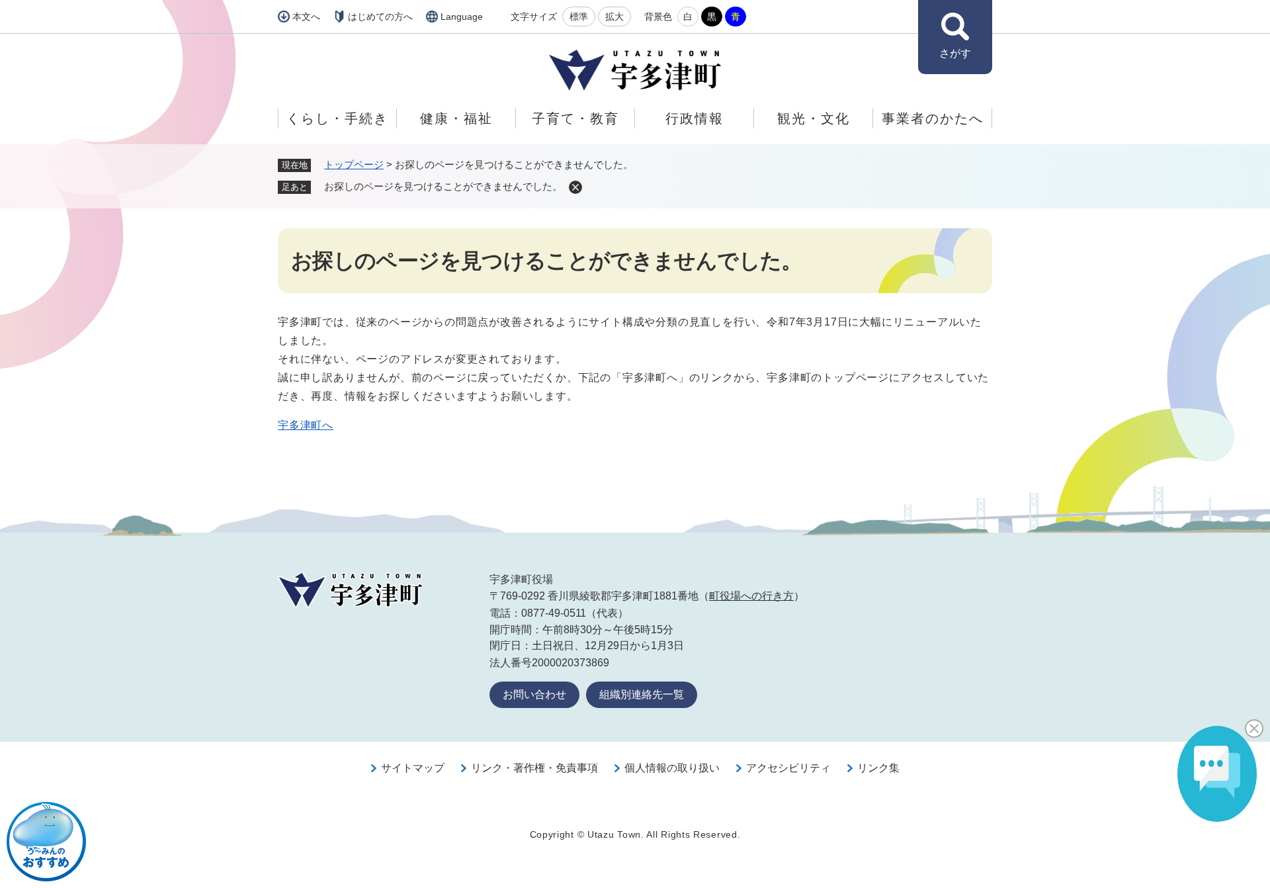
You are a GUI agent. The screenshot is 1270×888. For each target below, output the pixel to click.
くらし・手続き (337, 118)
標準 (579, 16)
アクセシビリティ (788, 768)
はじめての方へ (380, 16)
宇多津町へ (305, 425)
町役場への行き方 (751, 595)
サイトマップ (412, 768)
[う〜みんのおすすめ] (46, 841)
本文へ (306, 16)
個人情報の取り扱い (672, 768)
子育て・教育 (575, 118)
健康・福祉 (456, 118)
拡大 (614, 16)
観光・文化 (813, 118)
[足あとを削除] (575, 187)
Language (462, 16)
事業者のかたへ (933, 118)
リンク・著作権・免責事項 (534, 768)
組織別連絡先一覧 (641, 694)
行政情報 (694, 118)
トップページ (354, 164)
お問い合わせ (534, 694)
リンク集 (878, 768)
